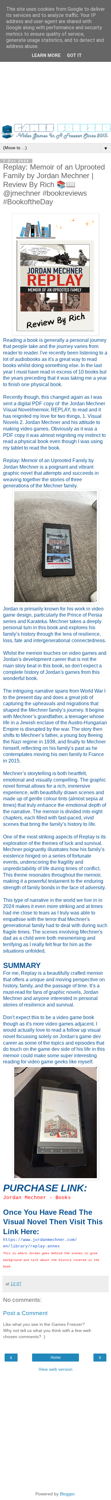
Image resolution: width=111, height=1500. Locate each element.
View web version (55, 1369)
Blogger (67, 1493)
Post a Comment (25, 1313)
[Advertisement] (55, 64)
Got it (74, 55)
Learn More (46, 55)
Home (56, 1357)
